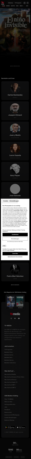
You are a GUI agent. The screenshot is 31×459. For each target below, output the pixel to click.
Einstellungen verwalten (15, 239)
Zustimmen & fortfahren (15, 234)
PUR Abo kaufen (15, 253)
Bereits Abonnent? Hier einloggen (15, 256)
